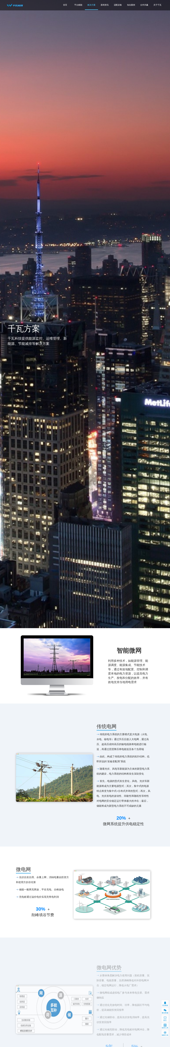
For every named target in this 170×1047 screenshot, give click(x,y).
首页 (65, 5)
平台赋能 (78, 5)
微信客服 (165, 1013)
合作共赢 (144, 5)
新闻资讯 (105, 5)
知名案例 (131, 5)
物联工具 (165, 1035)
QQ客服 (165, 1005)
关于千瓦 (157, 5)
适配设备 (118, 5)
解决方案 (91, 5)
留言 (165, 1020)
